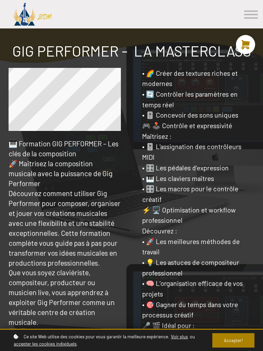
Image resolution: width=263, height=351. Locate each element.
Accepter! (233, 340)
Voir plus (179, 336)
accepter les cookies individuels (45, 344)
